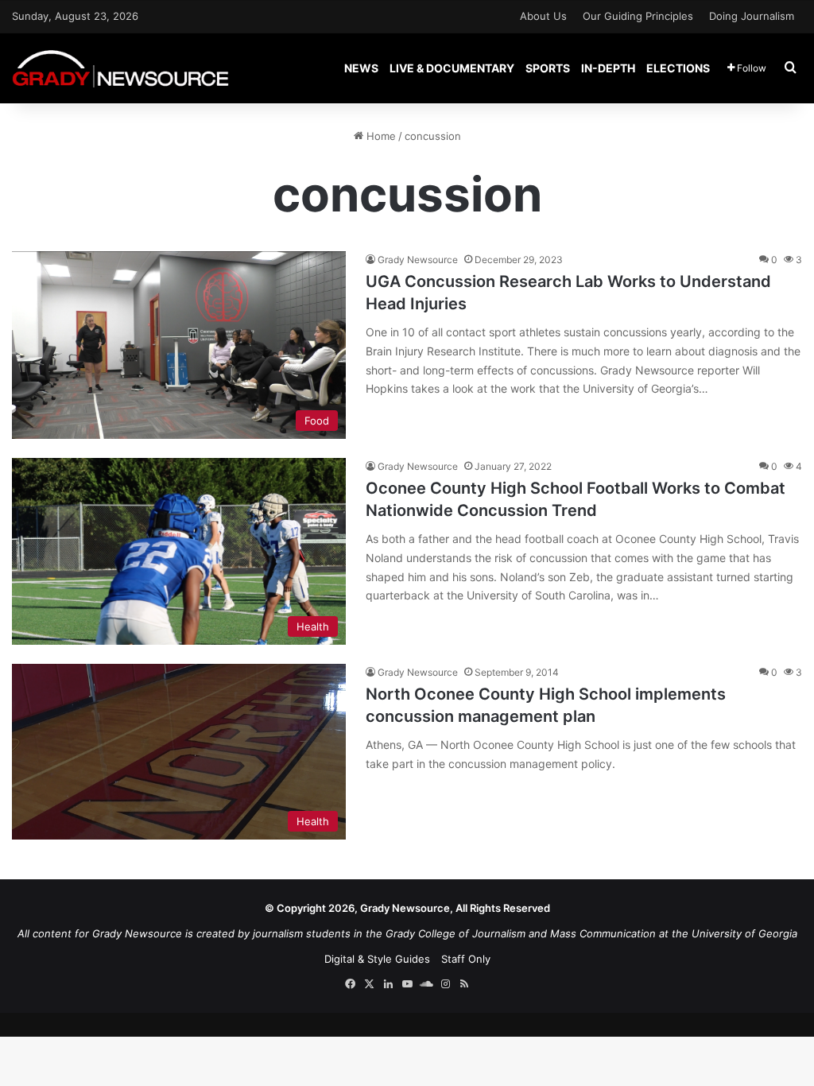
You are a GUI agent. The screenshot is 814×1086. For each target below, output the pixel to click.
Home (379, 136)
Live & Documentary (452, 68)
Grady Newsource (418, 260)
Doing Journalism (751, 16)
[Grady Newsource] (120, 67)
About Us (543, 16)
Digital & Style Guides (377, 958)
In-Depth (608, 68)
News (361, 68)
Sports (547, 68)
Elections (678, 68)
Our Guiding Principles (638, 16)
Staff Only (465, 958)
